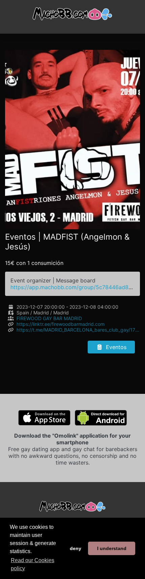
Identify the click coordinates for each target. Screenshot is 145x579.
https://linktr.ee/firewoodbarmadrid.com (61, 324)
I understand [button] (111, 548)
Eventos (115, 347)
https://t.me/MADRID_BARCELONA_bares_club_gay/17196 (78, 330)
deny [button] (75, 548)
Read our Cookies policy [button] (32, 564)
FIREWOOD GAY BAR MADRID (49, 318)
